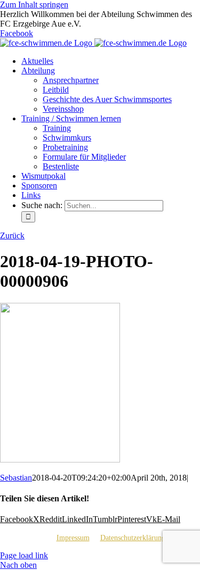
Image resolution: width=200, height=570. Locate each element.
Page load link (24, 555)
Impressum (73, 538)
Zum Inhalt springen (34, 4)
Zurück (12, 235)
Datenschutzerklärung (132, 538)
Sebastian (16, 477)
